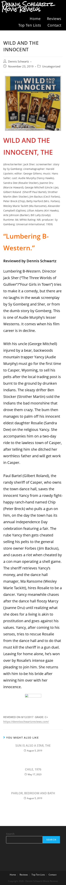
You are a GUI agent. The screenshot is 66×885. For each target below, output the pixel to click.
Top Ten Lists (29, 25)
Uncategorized (51, 66)
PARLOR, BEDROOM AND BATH (33, 793)
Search (10, 834)
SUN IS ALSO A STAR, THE (33, 746)
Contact (54, 25)
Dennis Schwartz (18, 61)
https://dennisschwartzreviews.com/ (26, 721)
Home (35, 18)
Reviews (54, 18)
